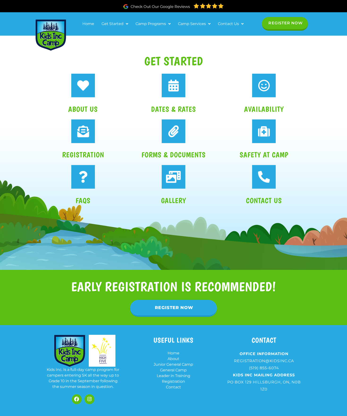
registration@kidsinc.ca (264, 361)
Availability (264, 109)
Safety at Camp (264, 154)
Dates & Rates (173, 109)
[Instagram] (89, 399)
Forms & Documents (173, 154)
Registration (83, 154)
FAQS (83, 200)
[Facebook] (77, 399)
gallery (173, 200)
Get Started (112, 23)
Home (88, 23)
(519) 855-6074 (264, 368)
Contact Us (228, 23)
